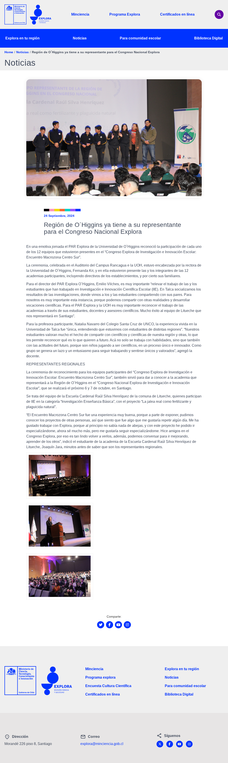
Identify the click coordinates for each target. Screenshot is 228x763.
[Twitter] (160, 744)
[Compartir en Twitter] (100, 624)
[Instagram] (189, 744)
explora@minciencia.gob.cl (101, 744)
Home (8, 52)
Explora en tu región (22, 38)
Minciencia (80, 14)
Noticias (80, 38)
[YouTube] (179, 744)
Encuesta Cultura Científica (108, 686)
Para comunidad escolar (140, 38)
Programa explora (100, 677)
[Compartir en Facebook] (109, 624)
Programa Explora (124, 14)
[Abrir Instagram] (127, 624)
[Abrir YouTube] (118, 624)
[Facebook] (169, 744)
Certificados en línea (177, 14)
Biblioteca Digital (208, 38)
